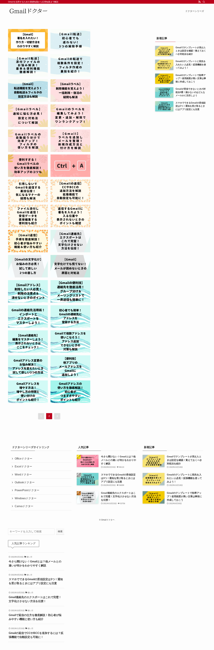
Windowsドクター (25, 498)
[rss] (199, 2)
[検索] (204, 2)
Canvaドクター (24, 506)
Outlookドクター (25, 482)
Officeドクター (23, 458)
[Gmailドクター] (28, 11)
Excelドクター (23, 466)
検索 (60, 531)
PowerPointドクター (27, 490)
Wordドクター (23, 474)
